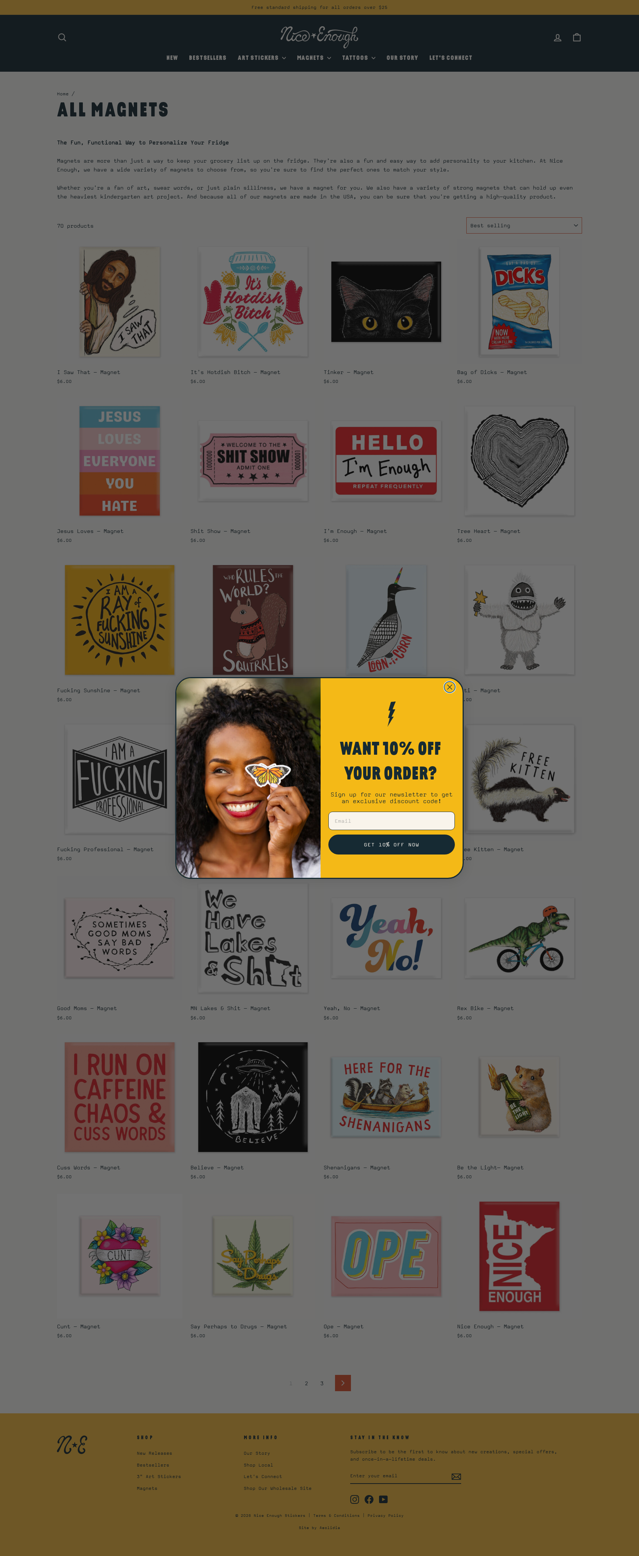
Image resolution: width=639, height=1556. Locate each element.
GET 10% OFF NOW (391, 844)
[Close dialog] (449, 687)
